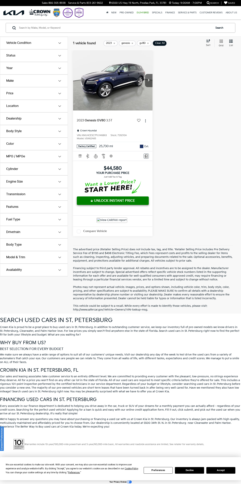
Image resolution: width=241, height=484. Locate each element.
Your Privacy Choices (118, 482)
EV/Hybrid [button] (143, 12)
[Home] (107, 12)
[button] (149, 80)
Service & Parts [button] (187, 12)
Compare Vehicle (95, 231)
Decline (190, 470)
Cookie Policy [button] (131, 468)
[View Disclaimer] (111, 156)
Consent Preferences (1, 439)
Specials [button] (157, 12)
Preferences (158, 470)
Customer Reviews (211, 12)
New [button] (114, 12)
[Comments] (146, 156)
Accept (221, 470)
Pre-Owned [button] (127, 12)
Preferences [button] (74, 472)
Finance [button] (170, 12)
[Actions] (145, 120)
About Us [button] (231, 12)
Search (219, 27)
